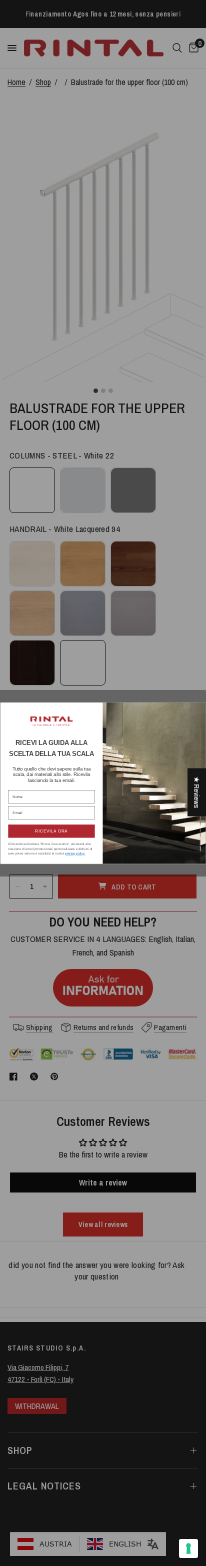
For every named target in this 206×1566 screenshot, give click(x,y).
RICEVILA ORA (51, 830)
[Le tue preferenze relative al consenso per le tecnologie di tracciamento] (188, 1548)
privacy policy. (75, 853)
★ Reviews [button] (197, 792)
